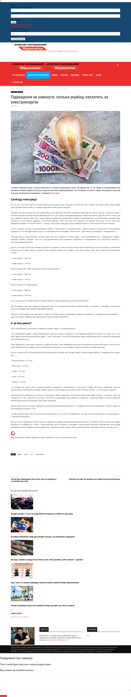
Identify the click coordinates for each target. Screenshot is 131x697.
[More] (22, 467)
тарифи (19, 454)
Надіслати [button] (3, 696)
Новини (55, 75)
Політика (64, 75)
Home (12, 89)
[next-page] (13, 610)
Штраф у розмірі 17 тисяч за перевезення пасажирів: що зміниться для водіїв (42, 514)
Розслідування (18, 75)
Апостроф (55, 193)
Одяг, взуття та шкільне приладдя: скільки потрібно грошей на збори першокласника (45, 582)
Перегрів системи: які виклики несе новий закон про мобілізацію (94, 479)
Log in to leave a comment (20, 617)
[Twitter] (18, 467)
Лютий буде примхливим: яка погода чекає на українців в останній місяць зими (33, 480)
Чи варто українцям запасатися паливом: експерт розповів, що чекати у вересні (43, 605)
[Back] (11, 3)
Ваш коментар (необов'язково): (17, 670)
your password (16, 20)
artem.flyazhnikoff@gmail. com (57, 640)
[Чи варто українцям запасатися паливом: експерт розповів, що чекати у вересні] (65, 593)
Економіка (75, 75)
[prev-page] (11, 610)
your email (14, 37)
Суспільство (17, 82)
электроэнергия (39, 454)
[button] (117, 66)
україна (26, 454)
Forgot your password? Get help (21, 24)
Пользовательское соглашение (22, 27)
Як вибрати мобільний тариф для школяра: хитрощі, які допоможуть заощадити (43, 537)
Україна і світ (87, 75)
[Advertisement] (50, 56)
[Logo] (28, 70)
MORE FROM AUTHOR (30, 491)
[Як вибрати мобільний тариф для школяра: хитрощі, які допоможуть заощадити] (65, 524)
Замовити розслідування (38, 75)
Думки (98, 75)
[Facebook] (13, 467)
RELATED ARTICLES (17, 491)
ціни (31, 454)
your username (16, 13)
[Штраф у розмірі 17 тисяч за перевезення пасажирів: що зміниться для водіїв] (65, 501)
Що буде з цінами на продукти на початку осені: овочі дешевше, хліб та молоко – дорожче (47, 560)
